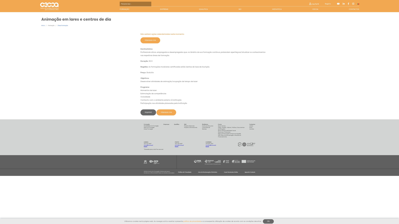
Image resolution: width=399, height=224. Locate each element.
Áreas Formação (63, 25)
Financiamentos (222, 137)
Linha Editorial (206, 127)
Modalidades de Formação (151, 126)
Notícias (204, 129)
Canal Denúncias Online (231, 172)
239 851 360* (209, 143)
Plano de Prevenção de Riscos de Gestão (229, 133)
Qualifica (203, 9)
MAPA (145, 146)
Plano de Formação (149, 127)
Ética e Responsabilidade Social (227, 130)
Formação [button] (124, 9)
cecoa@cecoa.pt (148, 145)
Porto (250, 127)
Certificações (221, 129)
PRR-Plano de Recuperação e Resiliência (229, 135)
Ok (268, 221)
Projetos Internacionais (190, 127)
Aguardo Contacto (250, 172)
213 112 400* (147, 143)
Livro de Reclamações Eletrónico (207, 172)
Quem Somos (222, 126)
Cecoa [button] (315, 9)
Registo (328, 4)
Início (43, 25)
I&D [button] (240, 9)
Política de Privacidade (184, 172)
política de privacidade (192, 221)
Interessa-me (150, 40)
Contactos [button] (354, 9)
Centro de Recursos (207, 126)
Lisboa (251, 126)
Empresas (164, 9)
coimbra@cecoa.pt (211, 145)
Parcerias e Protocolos (224, 132)
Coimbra (251, 129)
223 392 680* (179, 143)
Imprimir (148, 112)
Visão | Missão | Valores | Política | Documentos (231, 127)
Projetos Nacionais (189, 126)
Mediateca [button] (277, 9)
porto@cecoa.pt (179, 145)
